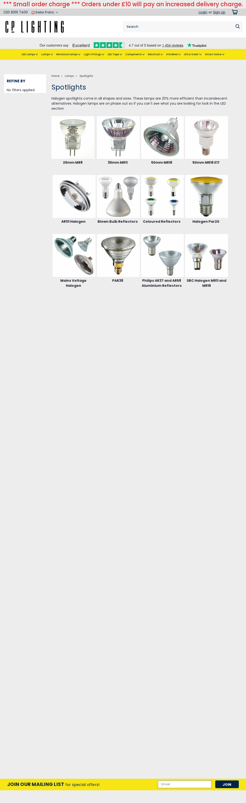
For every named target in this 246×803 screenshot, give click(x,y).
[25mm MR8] (72, 137)
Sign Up (219, 12)
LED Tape (114, 54)
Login (203, 12)
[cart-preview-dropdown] (234, 12)
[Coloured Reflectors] (162, 196)
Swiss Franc (44, 12)
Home (55, 76)
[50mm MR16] (162, 137)
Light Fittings (93, 54)
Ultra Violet (191, 54)
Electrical (154, 54)
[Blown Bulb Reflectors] (118, 196)
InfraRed (172, 54)
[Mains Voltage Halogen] (74, 255)
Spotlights (86, 76)
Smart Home (213, 54)
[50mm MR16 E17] (206, 137)
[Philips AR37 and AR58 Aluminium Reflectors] (162, 255)
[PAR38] (118, 255)
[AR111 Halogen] (74, 196)
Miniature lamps (67, 54)
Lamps (45, 54)
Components (133, 54)
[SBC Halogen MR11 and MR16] (206, 255)
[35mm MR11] (118, 137)
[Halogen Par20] (206, 196)
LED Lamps (29, 54)
